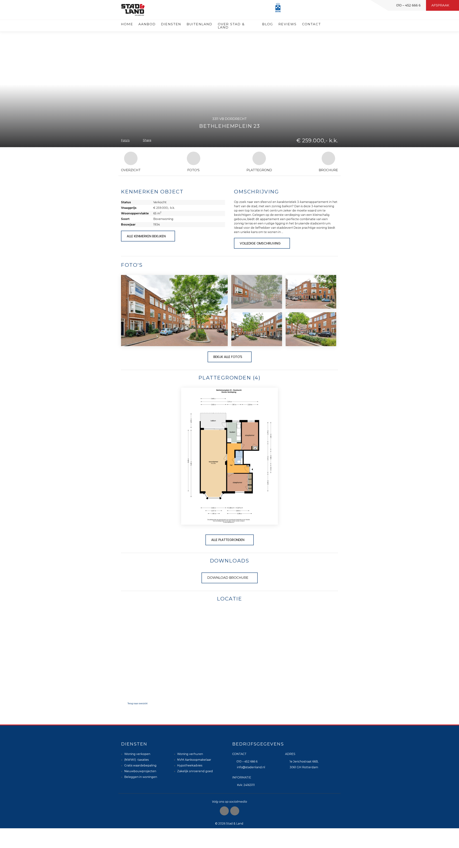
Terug (137, 703)
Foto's (125, 140)
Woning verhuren (190, 754)
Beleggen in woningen (140, 777)
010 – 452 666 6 (408, 5)
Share (147, 140)
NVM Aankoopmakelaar (194, 759)
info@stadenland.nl (251, 767)
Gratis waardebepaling (140, 765)
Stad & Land (234, 823)
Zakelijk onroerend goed (195, 771)
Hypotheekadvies (189, 765)
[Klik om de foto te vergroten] (174, 310)
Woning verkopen (137, 754)
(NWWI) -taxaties (136, 759)
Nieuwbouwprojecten (140, 771)
